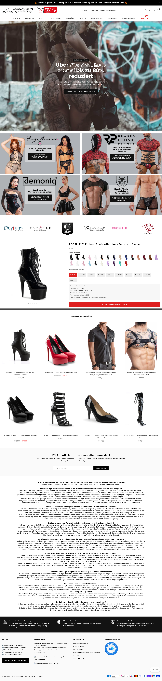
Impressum (77, 655)
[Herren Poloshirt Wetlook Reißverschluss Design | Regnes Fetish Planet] (101, 346)
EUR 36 (82, 275)
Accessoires (97, 18)
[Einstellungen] (150, 10)
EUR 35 (72, 275)
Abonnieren (101, 468)
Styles (83, 18)
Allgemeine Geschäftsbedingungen (86, 652)
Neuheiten (112, 18)
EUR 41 (128, 275)
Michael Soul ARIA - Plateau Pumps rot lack (61, 373)
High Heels (29, 18)
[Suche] (146, 10)
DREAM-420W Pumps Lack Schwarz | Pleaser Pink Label (101, 437)
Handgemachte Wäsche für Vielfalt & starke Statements (121, 199)
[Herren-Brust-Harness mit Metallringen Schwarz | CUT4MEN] (141, 346)
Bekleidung (55, 18)
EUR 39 (110, 275)
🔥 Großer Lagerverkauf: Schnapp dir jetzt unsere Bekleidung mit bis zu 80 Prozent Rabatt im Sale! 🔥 (81, 3)
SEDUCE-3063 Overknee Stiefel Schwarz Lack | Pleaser (141, 437)
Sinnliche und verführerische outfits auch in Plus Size (40, 156)
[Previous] (5, 275)
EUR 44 (73, 280)
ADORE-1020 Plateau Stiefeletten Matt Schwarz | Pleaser (20, 374)
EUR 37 (91, 275)
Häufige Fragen (79, 658)
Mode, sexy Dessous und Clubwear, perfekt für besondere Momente (121, 157)
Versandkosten (79, 649)
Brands (16, 18)
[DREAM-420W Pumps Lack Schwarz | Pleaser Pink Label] (101, 409)
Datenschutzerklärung (81, 643)
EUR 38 (100, 275)
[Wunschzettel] (154, 10)
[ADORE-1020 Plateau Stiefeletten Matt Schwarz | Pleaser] (20, 346)
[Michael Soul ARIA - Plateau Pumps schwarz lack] (20, 409)
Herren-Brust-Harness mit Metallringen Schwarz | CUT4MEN (141, 374)
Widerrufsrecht (78, 646)
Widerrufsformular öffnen (15, 660)
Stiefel (42, 18)
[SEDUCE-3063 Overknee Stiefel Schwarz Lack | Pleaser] (141, 409)
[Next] (60, 275)
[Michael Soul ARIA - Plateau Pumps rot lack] (61, 346)
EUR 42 (137, 275)
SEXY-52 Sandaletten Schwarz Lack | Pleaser (61, 436)
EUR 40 (119, 275)
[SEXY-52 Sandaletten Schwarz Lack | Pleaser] (61, 409)
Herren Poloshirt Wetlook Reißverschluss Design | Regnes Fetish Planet (101, 374)
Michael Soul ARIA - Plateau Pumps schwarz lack (20, 437)
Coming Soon (128, 18)
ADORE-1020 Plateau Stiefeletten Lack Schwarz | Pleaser (105, 244)
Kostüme (70, 18)
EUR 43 (147, 275)
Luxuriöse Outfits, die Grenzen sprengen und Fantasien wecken (40, 198)
